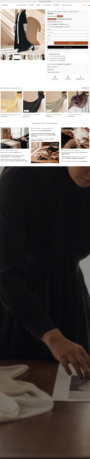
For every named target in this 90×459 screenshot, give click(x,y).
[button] (4, 57)
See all (85, 88)
